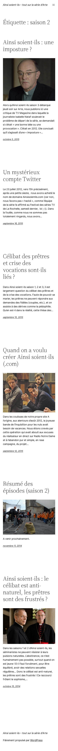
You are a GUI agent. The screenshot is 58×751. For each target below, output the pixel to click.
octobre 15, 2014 (11, 686)
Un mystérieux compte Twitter (22, 175)
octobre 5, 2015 (11, 139)
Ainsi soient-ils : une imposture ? (28, 45)
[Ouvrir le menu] (53, 4)
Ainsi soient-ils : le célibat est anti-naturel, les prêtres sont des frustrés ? (26, 589)
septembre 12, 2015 (13, 451)
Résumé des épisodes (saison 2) (26, 487)
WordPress (36, 740)
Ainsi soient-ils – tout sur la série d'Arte (25, 4)
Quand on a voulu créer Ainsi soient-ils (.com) (28, 357)
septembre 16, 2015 (13, 223)
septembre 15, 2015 (13, 317)
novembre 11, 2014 (12, 545)
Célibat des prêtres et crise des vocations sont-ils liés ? (26, 266)
